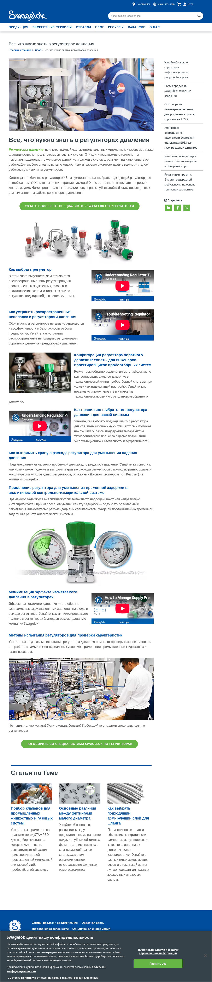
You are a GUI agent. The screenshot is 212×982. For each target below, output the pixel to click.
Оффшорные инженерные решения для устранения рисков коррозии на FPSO (179, 111)
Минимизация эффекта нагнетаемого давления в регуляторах (43, 594)
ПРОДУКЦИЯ (18, 27)
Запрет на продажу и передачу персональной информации (157, 951)
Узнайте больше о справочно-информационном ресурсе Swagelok (176, 70)
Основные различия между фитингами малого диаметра (77, 813)
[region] (106, 956)
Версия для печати (86, 978)
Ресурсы (116, 27)
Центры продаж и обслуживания (54, 923)
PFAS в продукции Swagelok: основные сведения (177, 91)
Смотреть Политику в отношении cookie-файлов (40, 978)
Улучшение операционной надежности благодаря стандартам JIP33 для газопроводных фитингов (180, 138)
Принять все (157, 964)
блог (99, 27)
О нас (154, 27)
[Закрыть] (205, 955)
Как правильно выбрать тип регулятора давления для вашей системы (110, 412)
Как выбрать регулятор (30, 269)
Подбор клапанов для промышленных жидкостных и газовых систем (32, 816)
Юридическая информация (91, 929)
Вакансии (136, 27)
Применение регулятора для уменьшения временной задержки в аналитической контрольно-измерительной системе (68, 490)
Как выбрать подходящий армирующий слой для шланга (128, 816)
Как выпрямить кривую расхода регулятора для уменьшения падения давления (73, 455)
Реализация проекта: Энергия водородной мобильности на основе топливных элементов (179, 182)
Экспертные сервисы (52, 27)
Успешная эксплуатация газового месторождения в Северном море (180, 161)
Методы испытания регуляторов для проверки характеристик (65, 635)
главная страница (20, 50)
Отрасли (83, 27)
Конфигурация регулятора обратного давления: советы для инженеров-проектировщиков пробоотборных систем (112, 360)
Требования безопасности (50, 929)
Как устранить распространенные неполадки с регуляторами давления (42, 314)
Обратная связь (93, 923)
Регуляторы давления (26, 149)
